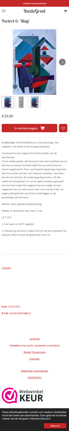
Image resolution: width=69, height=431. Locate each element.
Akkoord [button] (55, 425)
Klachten (34, 358)
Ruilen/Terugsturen (35, 352)
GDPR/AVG (34, 377)
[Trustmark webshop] (22, 402)
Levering (35, 338)
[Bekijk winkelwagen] (65, 11)
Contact (6, 267)
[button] (8, 102)
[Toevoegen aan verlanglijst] (63, 128)
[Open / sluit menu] (3, 11)
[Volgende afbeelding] (62, 62)
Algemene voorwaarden (34, 370)
